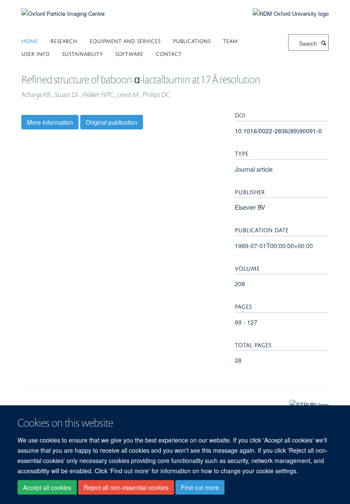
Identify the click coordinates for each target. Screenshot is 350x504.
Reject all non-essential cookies (126, 487)
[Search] (323, 42)
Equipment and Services (125, 40)
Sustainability (82, 53)
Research (63, 40)
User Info (35, 53)
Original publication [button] (111, 122)
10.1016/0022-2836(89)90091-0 (278, 130)
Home (29, 40)
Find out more (200, 487)
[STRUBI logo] (175, 403)
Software (129, 53)
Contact (169, 53)
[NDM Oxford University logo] (284, 14)
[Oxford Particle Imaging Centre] (63, 13)
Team (230, 40)
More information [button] (50, 122)
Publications (191, 40)
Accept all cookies (47, 487)
